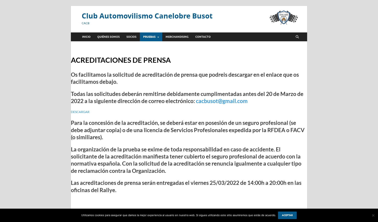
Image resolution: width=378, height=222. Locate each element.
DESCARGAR (80, 112)
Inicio (86, 36)
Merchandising (177, 36)
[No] (373, 215)
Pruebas (149, 36)
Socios (131, 36)
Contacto (203, 36)
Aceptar (287, 215)
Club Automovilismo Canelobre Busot (147, 16)
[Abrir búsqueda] (297, 36)
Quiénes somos (108, 36)
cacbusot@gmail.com (222, 101)
